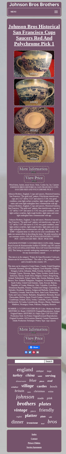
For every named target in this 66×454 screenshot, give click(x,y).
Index (34, 434)
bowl (42, 423)
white (51, 391)
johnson (25, 397)
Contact (34, 439)
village (27, 385)
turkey (17, 375)
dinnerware (21, 381)
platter (31, 415)
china (30, 375)
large (49, 371)
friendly (46, 409)
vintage (20, 410)
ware (40, 376)
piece (33, 411)
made (40, 398)
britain (19, 391)
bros (52, 421)
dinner (17, 421)
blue (32, 380)
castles (42, 386)
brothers (26, 403)
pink (49, 398)
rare (29, 392)
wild (50, 417)
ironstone (32, 422)
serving (50, 375)
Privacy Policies (34, 443)
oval (49, 380)
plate (43, 416)
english (19, 417)
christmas (39, 391)
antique (40, 371)
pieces (42, 381)
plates (45, 403)
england (25, 369)
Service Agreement (34, 447)
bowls (53, 386)
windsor (14, 387)
